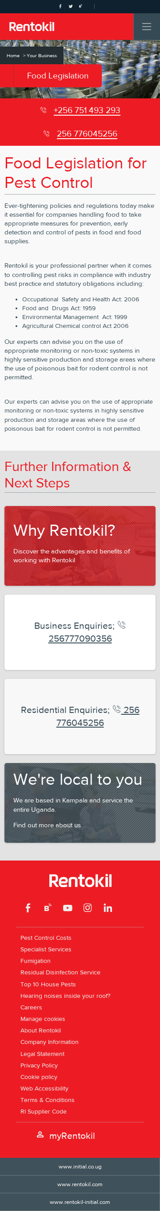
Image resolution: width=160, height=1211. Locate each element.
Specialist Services (46, 949)
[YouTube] (68, 909)
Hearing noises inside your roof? (65, 995)
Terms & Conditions (47, 1099)
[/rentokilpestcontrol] (28, 909)
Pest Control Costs (46, 937)
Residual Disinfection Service (60, 972)
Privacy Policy (39, 1065)
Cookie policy (38, 1076)
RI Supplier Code (43, 1111)
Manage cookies (42, 1018)
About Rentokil (40, 1030)
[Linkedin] (108, 909)
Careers (31, 1007)
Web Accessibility (44, 1088)
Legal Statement (42, 1053)
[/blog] (48, 909)
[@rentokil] (88, 909)
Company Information (49, 1041)
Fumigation (35, 960)
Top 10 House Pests (48, 984)
